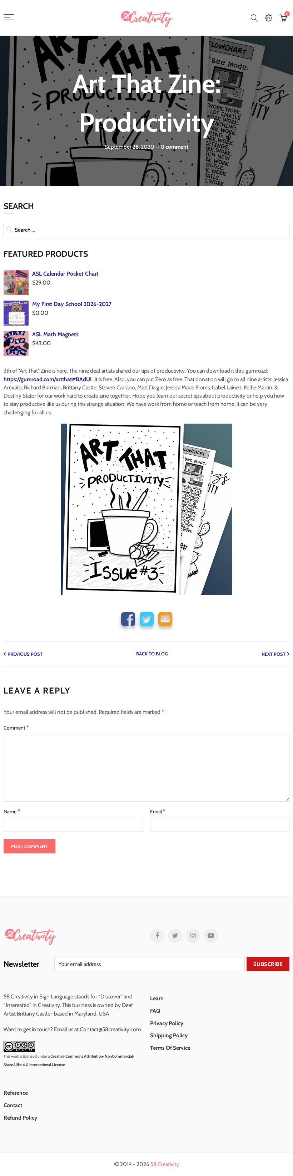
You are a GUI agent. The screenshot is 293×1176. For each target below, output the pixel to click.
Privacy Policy (166, 1023)
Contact (13, 1105)
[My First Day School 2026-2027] (16, 313)
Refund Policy (20, 1117)
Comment (16, 727)
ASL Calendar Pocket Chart (65, 273)
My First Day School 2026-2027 (71, 304)
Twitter (147, 619)
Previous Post (25, 654)
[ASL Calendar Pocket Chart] (16, 282)
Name (12, 811)
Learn (157, 998)
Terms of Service (170, 1047)
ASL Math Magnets (55, 334)
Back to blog (152, 653)
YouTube (211, 936)
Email (165, 619)
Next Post (273, 654)
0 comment (174, 146)
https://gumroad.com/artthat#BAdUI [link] (47, 379)
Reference (16, 1092)
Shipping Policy (169, 1035)
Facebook (128, 619)
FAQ (155, 1010)
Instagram (193, 936)
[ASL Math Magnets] (16, 343)
